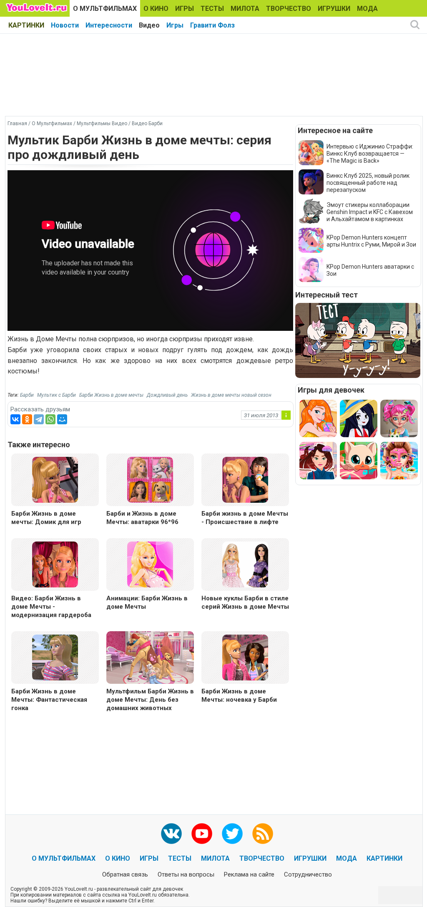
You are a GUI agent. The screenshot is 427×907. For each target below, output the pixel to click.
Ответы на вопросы (186, 874)
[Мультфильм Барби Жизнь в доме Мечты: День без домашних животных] (150, 658)
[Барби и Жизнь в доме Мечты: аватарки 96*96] (150, 479)
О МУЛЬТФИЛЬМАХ (105, 9)
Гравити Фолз (212, 25)
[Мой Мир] (62, 419)
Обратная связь (125, 874)
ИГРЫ (184, 9)
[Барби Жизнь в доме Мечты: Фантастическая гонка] (55, 657)
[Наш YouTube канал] (201, 833)
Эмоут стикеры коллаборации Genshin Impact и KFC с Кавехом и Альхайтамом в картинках (370, 212)
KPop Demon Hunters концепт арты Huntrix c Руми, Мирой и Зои (371, 241)
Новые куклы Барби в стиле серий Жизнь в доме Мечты (245, 602)
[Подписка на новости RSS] (262, 833)
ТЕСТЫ (212, 9)
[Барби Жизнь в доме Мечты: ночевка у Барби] (245, 657)
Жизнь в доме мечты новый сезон (231, 395)
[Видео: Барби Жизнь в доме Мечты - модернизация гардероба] (55, 564)
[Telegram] (39, 419)
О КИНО (155, 9)
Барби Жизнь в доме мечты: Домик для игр (46, 518)
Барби (27, 395)
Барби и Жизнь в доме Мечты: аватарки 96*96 (142, 518)
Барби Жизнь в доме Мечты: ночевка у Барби (239, 695)
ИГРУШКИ (334, 9)
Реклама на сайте (249, 874)
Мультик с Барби (56, 395)
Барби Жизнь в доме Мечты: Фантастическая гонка (49, 700)
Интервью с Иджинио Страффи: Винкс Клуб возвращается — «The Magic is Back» (370, 153)
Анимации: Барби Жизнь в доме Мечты (147, 602)
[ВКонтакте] (15, 419)
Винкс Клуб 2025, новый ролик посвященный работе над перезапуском (368, 182)
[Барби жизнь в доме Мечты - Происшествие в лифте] (245, 479)
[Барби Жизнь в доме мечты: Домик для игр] (55, 479)
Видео (149, 25)
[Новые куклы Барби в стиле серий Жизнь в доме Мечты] (245, 564)
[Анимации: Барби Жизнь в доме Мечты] (150, 564)
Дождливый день (167, 395)
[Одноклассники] (27, 419)
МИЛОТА (245, 9)
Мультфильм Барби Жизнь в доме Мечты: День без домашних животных (150, 700)
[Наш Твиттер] (232, 833)
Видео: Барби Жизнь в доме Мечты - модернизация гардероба (51, 607)
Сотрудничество (308, 874)
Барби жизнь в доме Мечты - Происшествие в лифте (244, 518)
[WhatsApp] (50, 419)
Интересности (108, 25)
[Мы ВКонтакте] (171, 833)
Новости (65, 25)
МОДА (367, 9)
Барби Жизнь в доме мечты (111, 395)
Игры (174, 25)
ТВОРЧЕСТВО (288, 9)
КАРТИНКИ (26, 25)
